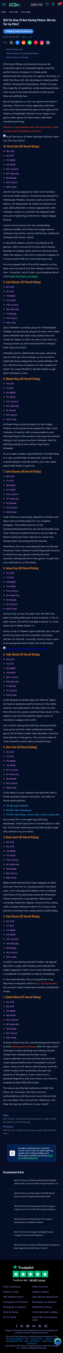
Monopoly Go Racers (14, 1307)
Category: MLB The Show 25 (19, 31)
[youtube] (27, 1326)
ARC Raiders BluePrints (45, 1297)
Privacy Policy (36, 1339)
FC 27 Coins (9, 1317)
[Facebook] (17, 42)
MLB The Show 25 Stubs (17, 57)
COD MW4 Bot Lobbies (45, 1312)
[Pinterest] (36, 42)
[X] (11, 42)
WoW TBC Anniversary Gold (44, 1318)
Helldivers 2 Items (42, 1307)
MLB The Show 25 (14, 49)
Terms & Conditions (15, 1339)
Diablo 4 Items (40, 1291)
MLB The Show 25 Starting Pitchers (22, 53)
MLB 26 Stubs (10, 1312)
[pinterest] (45, 1326)
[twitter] (21, 1326)
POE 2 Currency (11, 1286)
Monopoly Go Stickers (44, 1302)
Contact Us (31, 1343)
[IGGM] (14, 4)
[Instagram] (42, 42)
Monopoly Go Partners (15, 1302)
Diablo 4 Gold (10, 1291)
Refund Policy (16, 1341)
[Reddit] (23, 42)
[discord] (33, 1326)
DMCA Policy (51, 1339)
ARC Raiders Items (13, 1297)
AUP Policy (34, 1341)
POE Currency (40, 1286)
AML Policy (47, 1341)
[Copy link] (48, 42)
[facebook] (16, 1326)
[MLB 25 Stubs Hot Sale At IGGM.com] (31, 649)
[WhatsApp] (30, 42)
